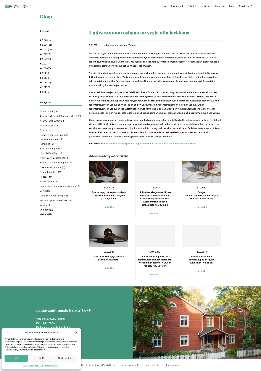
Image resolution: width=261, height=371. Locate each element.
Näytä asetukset (66, 358)
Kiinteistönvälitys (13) (51, 153)
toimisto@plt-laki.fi (60, 326)
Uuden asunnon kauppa (115, 45)
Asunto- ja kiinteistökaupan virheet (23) (60, 115)
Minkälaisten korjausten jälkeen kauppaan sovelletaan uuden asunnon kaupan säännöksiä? (148, 143)
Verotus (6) (45, 204)
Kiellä (41, 358)
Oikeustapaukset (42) (51, 171)
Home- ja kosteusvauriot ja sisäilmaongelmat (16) (54, 136)
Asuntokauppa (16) (49, 125)
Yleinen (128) (46, 214)
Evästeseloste (28, 365)
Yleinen (132, 45)
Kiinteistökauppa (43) (51, 148)
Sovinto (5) (45, 190)
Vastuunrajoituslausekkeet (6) (55, 200)
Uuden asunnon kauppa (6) (54, 195)
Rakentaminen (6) (49, 181)
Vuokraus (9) (46, 209)
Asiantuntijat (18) (48, 111)
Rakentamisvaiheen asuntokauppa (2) (59, 186)
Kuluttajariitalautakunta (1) (54, 157)
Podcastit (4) (46, 176)
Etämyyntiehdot (173, 364)
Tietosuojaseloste (129, 364)
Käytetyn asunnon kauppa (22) (55, 162)
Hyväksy (16, 358)
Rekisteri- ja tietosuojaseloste (46, 365)
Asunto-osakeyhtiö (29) (52, 120)
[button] (76, 332)
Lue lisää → (109, 207)
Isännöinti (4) (46, 143)
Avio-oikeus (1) (47, 130)
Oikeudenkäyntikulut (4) (52, 167)
